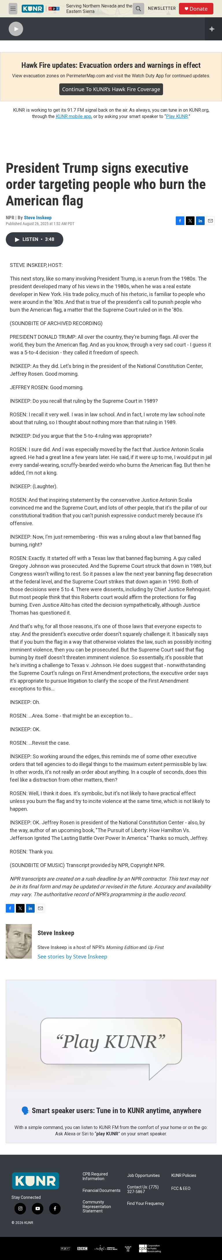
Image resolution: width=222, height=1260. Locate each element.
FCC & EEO (180, 1188)
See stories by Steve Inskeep (72, 956)
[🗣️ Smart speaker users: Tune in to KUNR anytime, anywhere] (111, 1039)
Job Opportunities (143, 1175)
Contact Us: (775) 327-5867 (143, 1189)
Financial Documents (102, 1190)
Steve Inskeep (37, 217)
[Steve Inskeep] (19, 941)
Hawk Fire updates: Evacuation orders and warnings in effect (111, 65)
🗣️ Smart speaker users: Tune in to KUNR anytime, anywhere (111, 1110)
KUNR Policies (183, 1175)
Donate (199, 9)
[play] (16, 29)
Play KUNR (177, 116)
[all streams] (213, 28)
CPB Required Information (95, 1176)
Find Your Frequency (145, 1203)
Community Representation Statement (97, 1207)
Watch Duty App (148, 75)
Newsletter (162, 8)
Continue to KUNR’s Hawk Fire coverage (111, 89)
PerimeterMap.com (85, 75)
